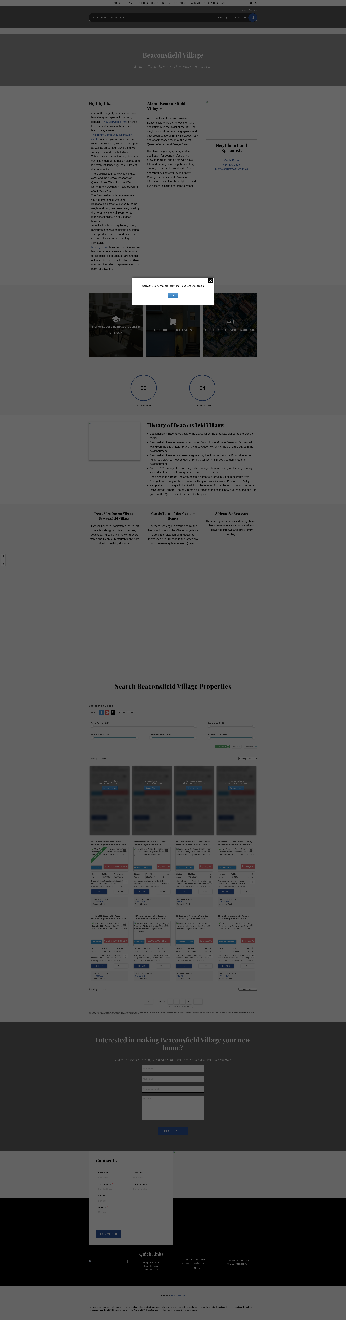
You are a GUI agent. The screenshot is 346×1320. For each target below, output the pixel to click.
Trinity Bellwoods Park (114, 121)
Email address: (105, 1184)
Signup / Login (109, 788)
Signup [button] (122, 712)
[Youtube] (195, 1268)
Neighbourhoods (145, 3)
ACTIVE (244, 10)
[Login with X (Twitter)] (113, 714)
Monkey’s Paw (100, 247)
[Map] (173, 610)
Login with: (93, 712)
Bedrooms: (216, 723)
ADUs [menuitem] (183, 3)
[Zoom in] (3, 556)
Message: (102, 1207)
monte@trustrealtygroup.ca (231, 168)
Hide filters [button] (249, 746)
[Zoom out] (3, 560)
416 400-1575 (98, 827)
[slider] (92, 726)
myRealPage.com (178, 1296)
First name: (103, 1172)
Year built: (159, 734)
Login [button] (131, 712)
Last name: (138, 1172)
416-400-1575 (231, 164)
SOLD (255, 10)
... (182, 1001)
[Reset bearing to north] (3, 564)
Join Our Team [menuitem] (216, 3)
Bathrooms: (100, 734)
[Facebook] (190, 1268)
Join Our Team (151, 1269)
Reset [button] (235, 746)
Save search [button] (221, 746)
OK (173, 295)
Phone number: (140, 1184)
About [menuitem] (117, 3)
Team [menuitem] (129, 3)
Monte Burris (231, 160)
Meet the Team (151, 1266)
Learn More (196, 3)
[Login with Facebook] (101, 714)
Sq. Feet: (217, 734)
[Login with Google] (107, 714)
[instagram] (199, 1268)
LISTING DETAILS (99, 817)
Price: (100, 723)
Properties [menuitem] (168, 3)
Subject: (101, 1196)
